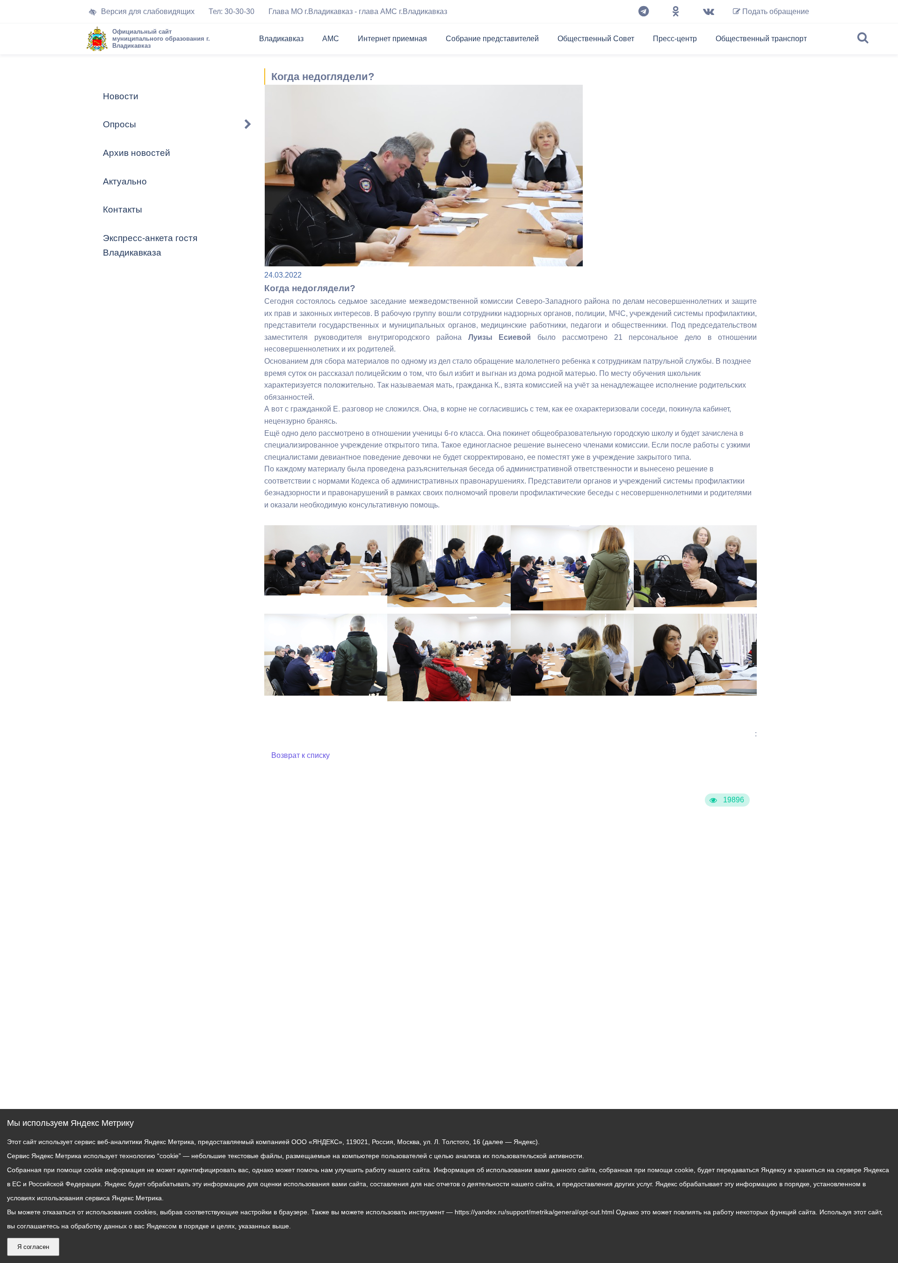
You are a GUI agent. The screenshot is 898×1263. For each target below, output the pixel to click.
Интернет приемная (392, 39)
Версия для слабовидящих (148, 11)
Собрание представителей (492, 39)
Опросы (119, 124)
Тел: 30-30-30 (231, 11)
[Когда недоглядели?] (325, 593)
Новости (120, 96)
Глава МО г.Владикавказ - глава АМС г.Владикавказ (357, 11)
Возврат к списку (300, 755)
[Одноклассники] (675, 11)
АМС (330, 39)
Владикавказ (281, 39)
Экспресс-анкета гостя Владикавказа (150, 245)
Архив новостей (136, 153)
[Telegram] (643, 11)
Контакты (122, 209)
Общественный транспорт (761, 39)
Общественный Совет (596, 39)
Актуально (125, 181)
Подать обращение (774, 11)
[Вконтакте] (708, 11)
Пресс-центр (675, 39)
